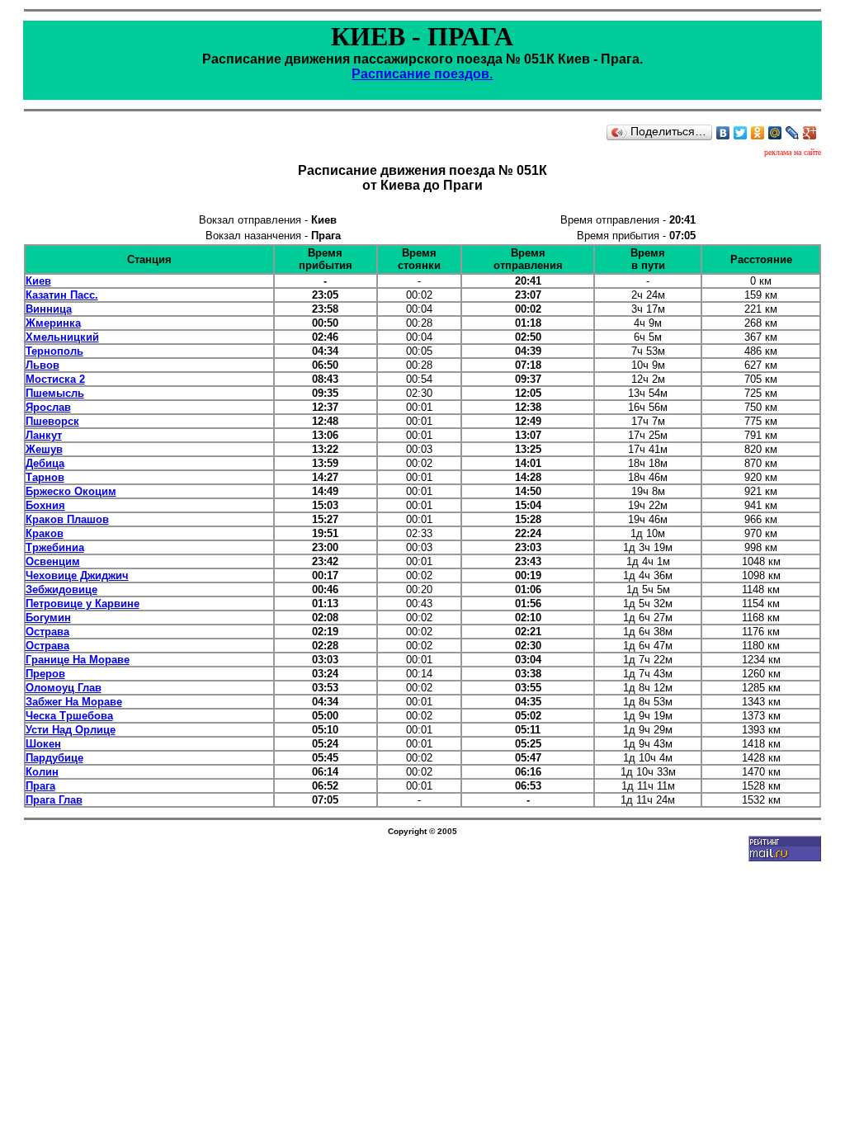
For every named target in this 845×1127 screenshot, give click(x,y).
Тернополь (54, 351)
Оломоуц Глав (63, 687)
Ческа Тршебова (69, 716)
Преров (45, 673)
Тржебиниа (55, 547)
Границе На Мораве (78, 659)
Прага (40, 786)
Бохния (45, 505)
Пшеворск (52, 421)
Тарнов (45, 477)
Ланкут (44, 435)
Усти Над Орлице (71, 730)
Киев (38, 281)
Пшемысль (55, 393)
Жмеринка (53, 323)
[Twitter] (740, 133)
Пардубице (54, 758)
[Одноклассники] (758, 133)
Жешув (44, 449)
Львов (42, 365)
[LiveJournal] (792, 133)
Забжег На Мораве (74, 702)
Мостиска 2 (55, 379)
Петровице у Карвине (82, 603)
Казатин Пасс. (62, 295)
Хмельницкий (62, 337)
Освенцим (53, 561)
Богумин (48, 617)
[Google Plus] (810, 133)
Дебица (45, 463)
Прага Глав (54, 800)
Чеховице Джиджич (77, 575)
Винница (49, 309)
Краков (45, 533)
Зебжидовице (61, 589)
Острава (47, 631)
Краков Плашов (67, 519)
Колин (42, 772)
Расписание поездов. (422, 74)
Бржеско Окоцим (71, 491)
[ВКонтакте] (723, 133)
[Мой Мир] (775, 133)
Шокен (43, 744)
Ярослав (48, 407)
